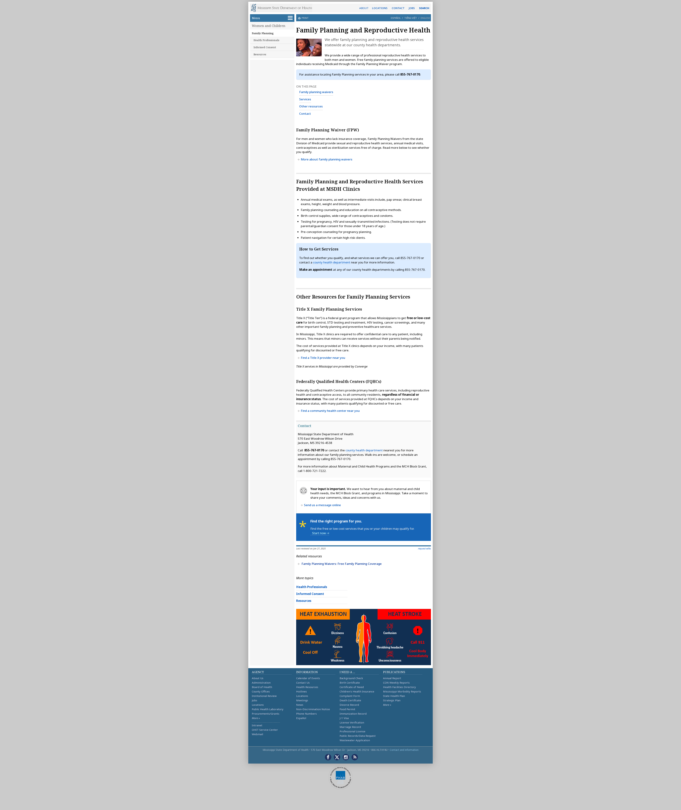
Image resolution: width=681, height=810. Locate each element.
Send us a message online (322, 505)
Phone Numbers (306, 713)
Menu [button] (256, 18)
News (299, 704)
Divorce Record (349, 704)
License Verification (352, 722)
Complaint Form (350, 696)
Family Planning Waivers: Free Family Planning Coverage (341, 564)
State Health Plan (394, 696)
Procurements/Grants (265, 713)
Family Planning (263, 33)
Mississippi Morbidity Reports (402, 691)
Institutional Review (264, 696)
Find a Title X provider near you (323, 358)
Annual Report (392, 678)
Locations (258, 704)
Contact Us (303, 682)
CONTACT (398, 8)
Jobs (254, 700)
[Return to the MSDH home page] (283, 8)
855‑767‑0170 (410, 258)
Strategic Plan (391, 700)
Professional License (352, 731)
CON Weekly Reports (396, 682)
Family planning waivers (316, 92)
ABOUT (364, 8)
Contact (305, 114)
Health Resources (307, 687)
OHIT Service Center (265, 729)
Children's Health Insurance (357, 691)
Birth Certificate (350, 682)
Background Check (351, 678)
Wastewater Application (355, 740)
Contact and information (404, 749)
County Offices (261, 691)
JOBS (412, 8)
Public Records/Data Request (358, 735)
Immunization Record (353, 713)
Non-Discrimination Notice (313, 709)
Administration (261, 682)
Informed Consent (265, 47)
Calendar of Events (308, 678)
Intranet (257, 725)
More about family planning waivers (326, 159)
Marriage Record (350, 727)
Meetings (302, 700)
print (305, 18)
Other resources (311, 106)
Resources (260, 54)
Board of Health (262, 687)
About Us (257, 678)
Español (396, 18)
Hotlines (301, 691)
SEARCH (424, 8)
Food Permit (347, 709)
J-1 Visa (344, 718)
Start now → (320, 533)
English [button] (425, 18)
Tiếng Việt (410, 18)
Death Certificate (350, 700)
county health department (331, 262)
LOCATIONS (379, 8)
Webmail (257, 734)
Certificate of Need (352, 687)
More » (256, 718)
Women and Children (268, 26)
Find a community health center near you (330, 411)
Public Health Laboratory (267, 709)
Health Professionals (266, 40)
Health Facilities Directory (399, 687)
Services (305, 99)
